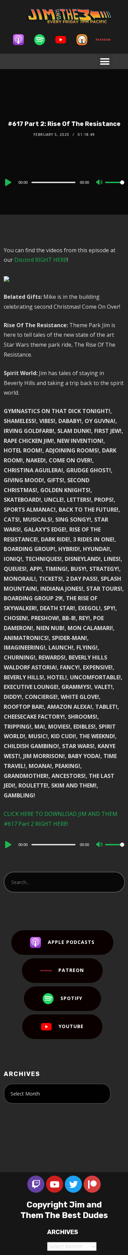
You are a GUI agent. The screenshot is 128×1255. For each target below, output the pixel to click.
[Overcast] (85, 39)
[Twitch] (35, 1184)
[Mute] (99, 182)
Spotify (71, 998)
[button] (105, 61)
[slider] (114, 188)
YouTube (71, 1026)
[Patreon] (106, 39)
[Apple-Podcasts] (21, 39)
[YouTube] (64, 39)
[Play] (7, 182)
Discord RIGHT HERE (40, 260)
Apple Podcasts (71, 942)
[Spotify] (43, 39)
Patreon (71, 970)
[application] (64, 182)
